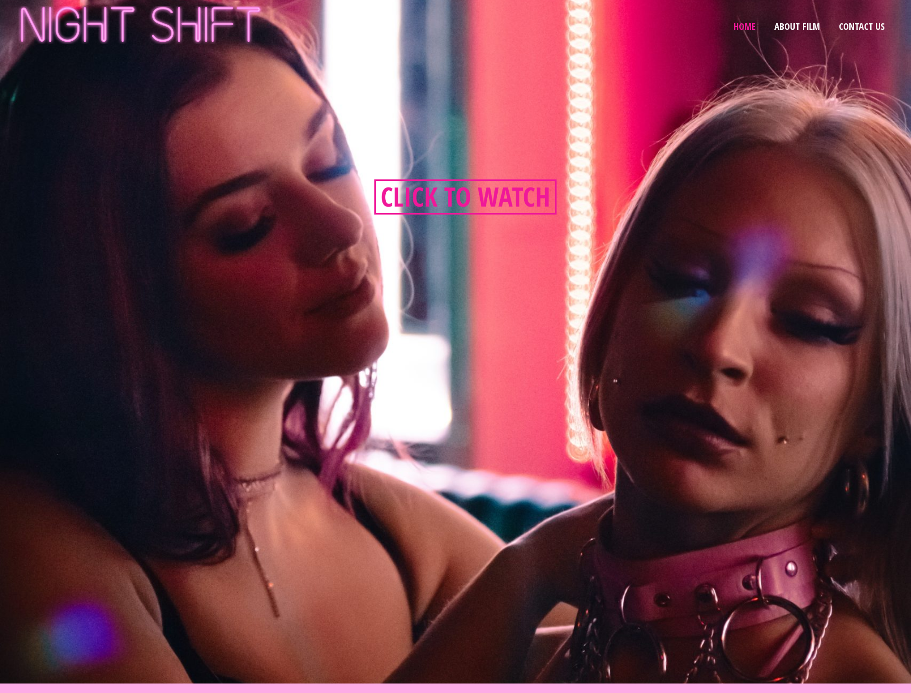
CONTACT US (862, 26)
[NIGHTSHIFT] (141, 23)
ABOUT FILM (797, 26)
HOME (744, 26)
